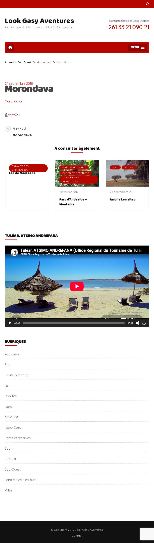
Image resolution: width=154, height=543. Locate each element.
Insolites (11, 396)
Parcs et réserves (75, 172)
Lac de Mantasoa (22, 173)
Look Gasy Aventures (39, 20)
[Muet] (138, 323)
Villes (129, 167)
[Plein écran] (144, 323)
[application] (77, 286)
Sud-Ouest (24, 62)
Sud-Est (10, 459)
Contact (77, 535)
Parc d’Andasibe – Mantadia (73, 202)
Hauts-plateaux (74, 167)
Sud (7, 448)
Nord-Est (11, 417)
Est (115, 167)
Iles (7, 386)
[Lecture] (10, 323)
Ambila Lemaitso (123, 199)
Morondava (13, 101)
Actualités (12, 354)
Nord (8, 407)
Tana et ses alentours (20, 168)
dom (11, 115)
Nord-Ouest (13, 427)
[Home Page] (10, 47)
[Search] (147, 4)
